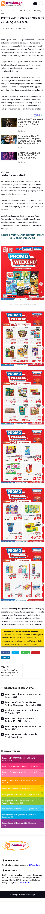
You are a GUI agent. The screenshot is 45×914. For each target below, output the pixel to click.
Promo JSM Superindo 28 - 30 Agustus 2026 (18, 789)
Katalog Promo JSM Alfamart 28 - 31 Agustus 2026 (20, 794)
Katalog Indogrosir (18, 608)
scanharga (30, 894)
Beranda (3, 11)
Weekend (11, 11)
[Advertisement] (22, 908)
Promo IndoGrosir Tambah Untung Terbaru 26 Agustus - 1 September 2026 (23, 703)
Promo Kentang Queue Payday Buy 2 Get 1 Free (20, 766)
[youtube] (19, 855)
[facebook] (3, 855)
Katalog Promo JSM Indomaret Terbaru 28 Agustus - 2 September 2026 (17, 801)
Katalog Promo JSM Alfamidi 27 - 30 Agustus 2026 (20, 809)
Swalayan (26, 631)
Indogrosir (16, 631)
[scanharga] (12, 5)
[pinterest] (12, 855)
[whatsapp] (9, 855)
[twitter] (6, 855)
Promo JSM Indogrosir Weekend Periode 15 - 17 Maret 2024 (19, 719)
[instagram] (16, 855)
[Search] (35, 3)
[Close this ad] (43, 899)
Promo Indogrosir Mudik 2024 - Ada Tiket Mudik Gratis (21, 735)
